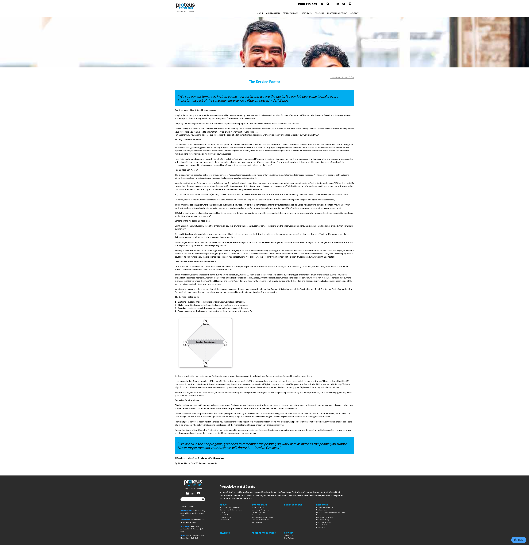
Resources (307, 13)
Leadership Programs (260, 510)
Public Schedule (258, 507)
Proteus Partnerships (260, 520)
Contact (354, 13)
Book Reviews (321, 525)
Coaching (319, 13)
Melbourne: (185, 511)
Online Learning (258, 512)
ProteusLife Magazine (211, 458)
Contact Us (288, 535)
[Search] (203, 499)
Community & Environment (231, 510)
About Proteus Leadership (230, 507)
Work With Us (225, 517)
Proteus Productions (337, 13)
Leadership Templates (324, 517)
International (257, 522)
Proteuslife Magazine (324, 507)
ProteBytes (320, 527)
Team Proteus (225, 515)
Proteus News (321, 510)
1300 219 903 (307, 4)
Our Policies (289, 538)
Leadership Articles (342, 77)
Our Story (224, 512)
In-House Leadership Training (263, 517)
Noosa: (183, 535)
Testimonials (224, 520)
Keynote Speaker (258, 515)
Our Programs (273, 13)
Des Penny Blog (322, 520)
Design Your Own (290, 13)
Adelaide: (185, 520)
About (260, 13)
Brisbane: (185, 526)
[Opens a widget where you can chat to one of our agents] (518, 540)
